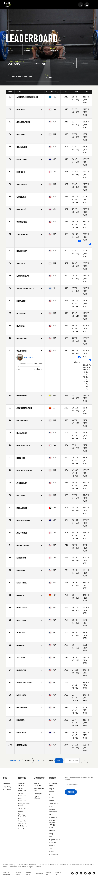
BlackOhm (52, 843)
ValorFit (51, 846)
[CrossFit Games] (7, 4)
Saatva (51, 801)
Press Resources (22, 800)
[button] (93, 4)
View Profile (27, 357)
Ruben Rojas (53, 854)
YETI (50, 795)
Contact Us (22, 829)
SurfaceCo (53, 818)
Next (58, 761)
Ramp (51, 834)
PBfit (50, 807)
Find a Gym (38, 794)
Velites (51, 792)
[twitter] (77, 873)
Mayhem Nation (54, 840)
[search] (80, 4)
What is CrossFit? (37, 785)
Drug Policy (7, 787)
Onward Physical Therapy (52, 823)
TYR (50, 849)
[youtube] (85, 873)
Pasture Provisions (53, 811)
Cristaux (52, 831)
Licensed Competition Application (22, 821)
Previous (28, 761)
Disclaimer (39, 873)
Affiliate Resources (22, 795)
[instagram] (81, 873)
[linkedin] (89, 873)
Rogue (51, 789)
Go (84, 761)
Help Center (22, 826)
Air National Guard (53, 785)
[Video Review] (79, 241)
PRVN (51, 828)
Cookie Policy (28, 873)
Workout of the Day (39, 790)
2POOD (51, 798)
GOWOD (52, 815)
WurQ (51, 837)
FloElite (51, 851)
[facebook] (72, 873)
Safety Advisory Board (24, 805)
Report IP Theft (58, 873)
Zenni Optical (54, 804)
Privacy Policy (18, 873)
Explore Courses (37, 798)
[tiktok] (94, 873)
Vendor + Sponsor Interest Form (23, 814)
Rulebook (6, 784)
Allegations (7, 790)
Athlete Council (23, 809)
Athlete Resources (22, 790)
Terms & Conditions (7, 873)
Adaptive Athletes (21, 785)
